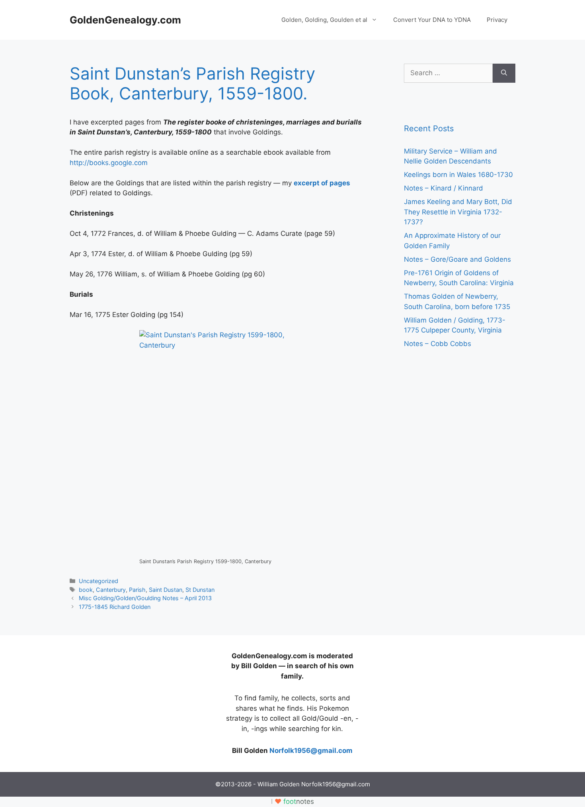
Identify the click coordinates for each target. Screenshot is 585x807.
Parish (137, 589)
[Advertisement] (129, 701)
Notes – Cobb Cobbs (437, 344)
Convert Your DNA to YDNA (432, 19)
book (86, 589)
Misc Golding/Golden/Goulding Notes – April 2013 (145, 598)
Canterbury (111, 589)
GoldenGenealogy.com (125, 20)
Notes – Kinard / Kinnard (443, 188)
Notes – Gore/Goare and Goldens (457, 259)
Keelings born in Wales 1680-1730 (458, 175)
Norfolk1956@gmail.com (311, 750)
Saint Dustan (165, 589)
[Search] (504, 73)
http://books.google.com (109, 163)
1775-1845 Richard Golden (114, 606)
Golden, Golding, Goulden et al (324, 19)
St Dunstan (199, 589)
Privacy (497, 19)
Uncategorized (98, 581)
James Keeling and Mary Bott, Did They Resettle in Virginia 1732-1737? (458, 212)
